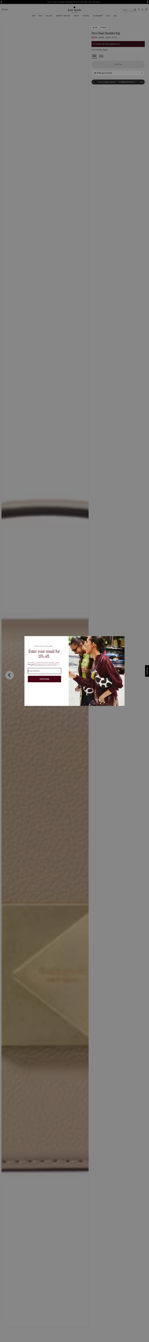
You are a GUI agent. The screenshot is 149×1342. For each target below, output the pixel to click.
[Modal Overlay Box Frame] (74, 671)
